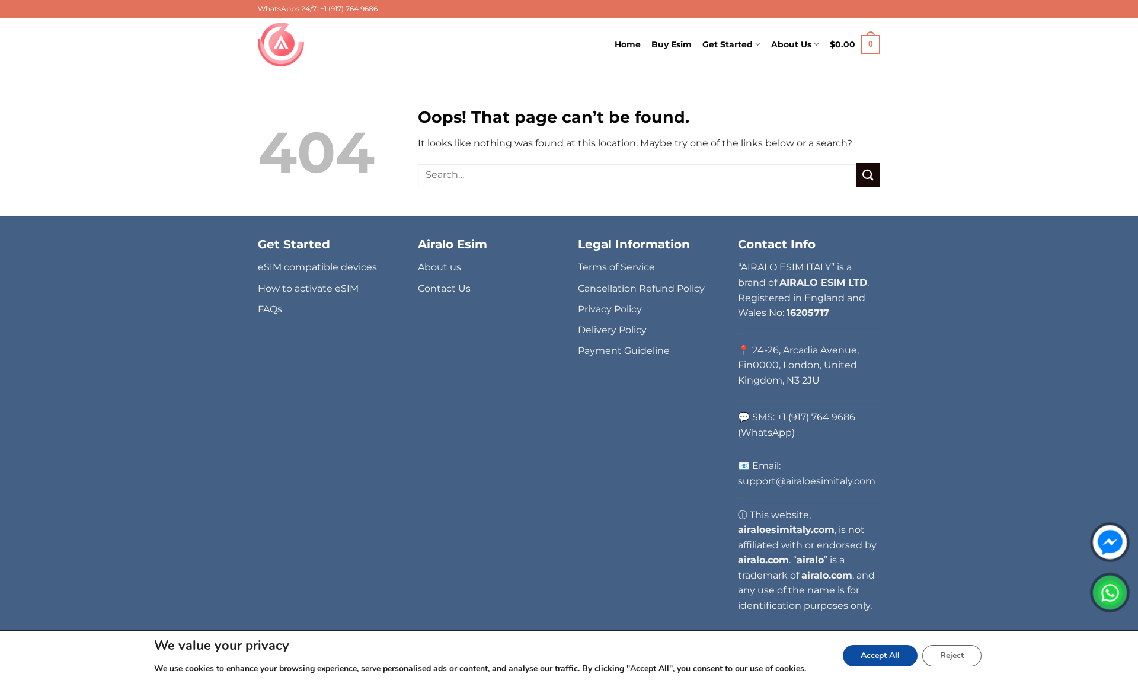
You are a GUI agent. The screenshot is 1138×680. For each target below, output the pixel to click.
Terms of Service (616, 267)
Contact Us (444, 288)
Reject (952, 655)
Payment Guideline (624, 350)
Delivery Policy (612, 330)
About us (439, 267)
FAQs (270, 309)
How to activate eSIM (308, 288)
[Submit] (868, 174)
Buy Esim (671, 44)
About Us (791, 44)
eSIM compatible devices (317, 267)
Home (628, 44)
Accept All (880, 655)
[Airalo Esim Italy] (283, 44)
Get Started (727, 44)
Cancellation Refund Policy (641, 288)
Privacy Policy (610, 309)
